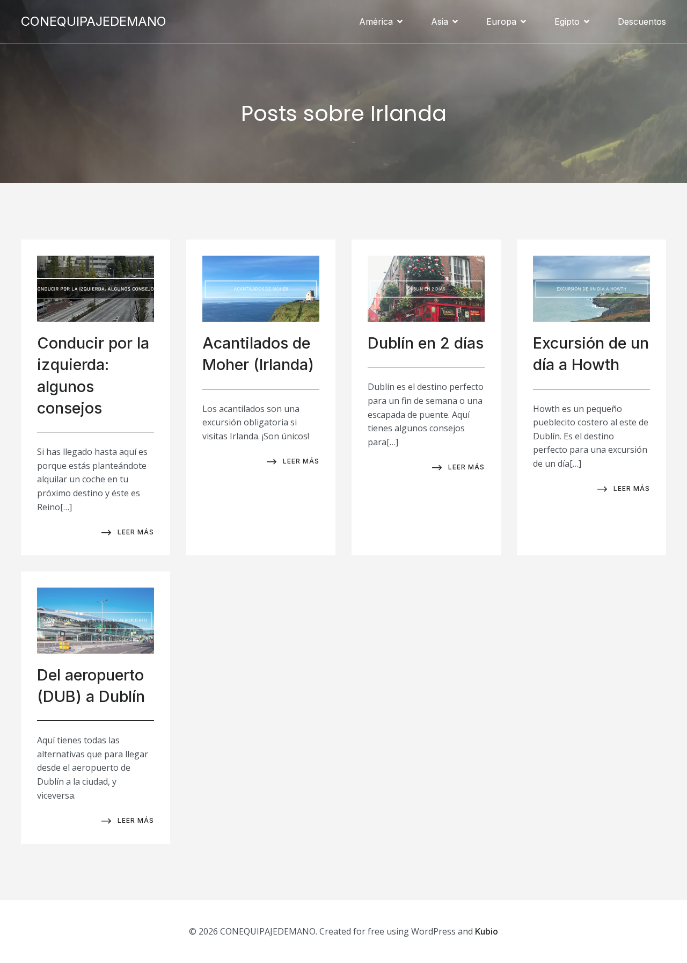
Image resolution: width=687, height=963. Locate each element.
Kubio (486, 931)
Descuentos (642, 21)
